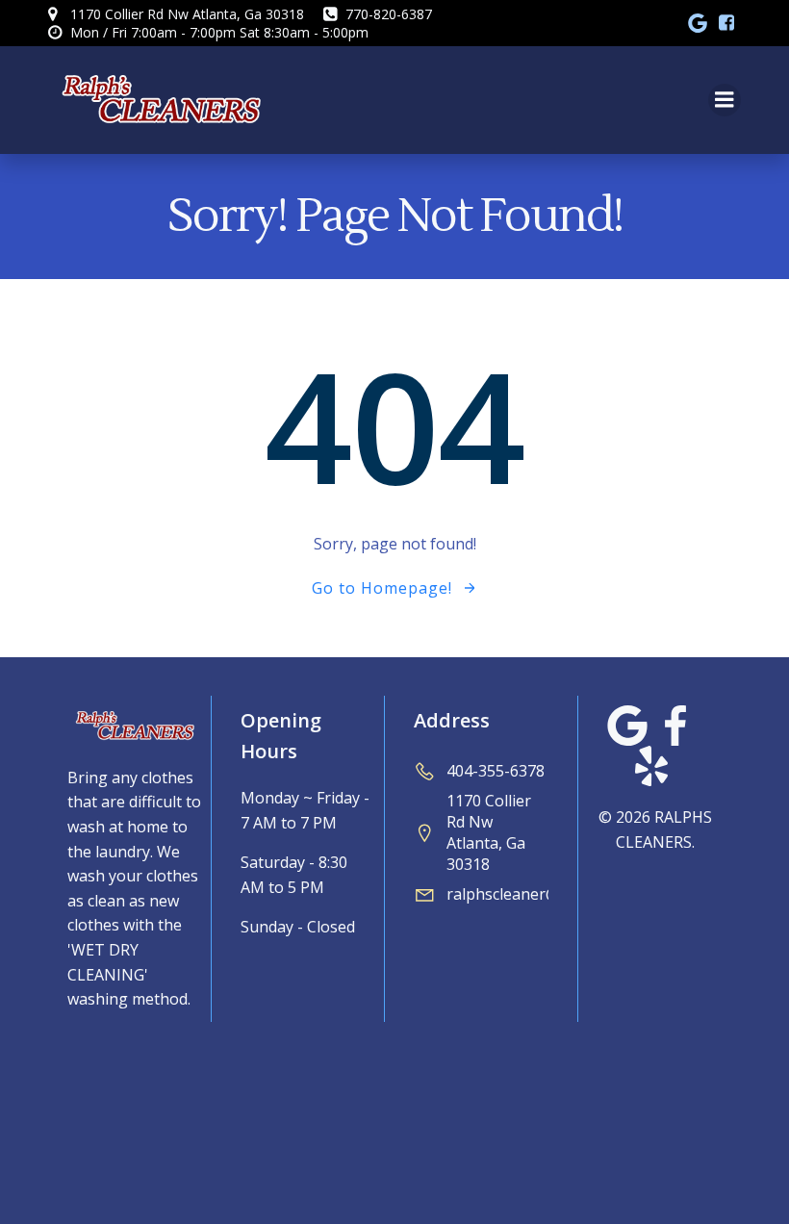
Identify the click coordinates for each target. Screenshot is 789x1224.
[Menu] (724, 100)
